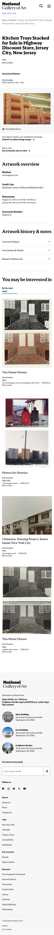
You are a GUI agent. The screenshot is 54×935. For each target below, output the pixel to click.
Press (4, 807)
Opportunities (8, 862)
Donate (5, 857)
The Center (7, 884)
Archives (6, 899)
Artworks (12, 20)
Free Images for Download (13, 874)
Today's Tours (8, 834)
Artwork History (10, 241)
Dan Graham (7, 80)
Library (5, 894)
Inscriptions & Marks (13, 250)
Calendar (6, 829)
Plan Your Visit (8, 824)
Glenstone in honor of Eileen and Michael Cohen (22, 187)
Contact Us (7, 812)
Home (4, 20)
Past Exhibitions (9, 904)
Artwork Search (9, 879)
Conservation (8, 889)
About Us (6, 802)
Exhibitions (7, 844)
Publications (7, 909)
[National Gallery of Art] (27, 684)
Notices (5, 926)
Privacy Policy (7, 929)
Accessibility (7, 839)
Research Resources (12, 258)
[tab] (9, 290)
